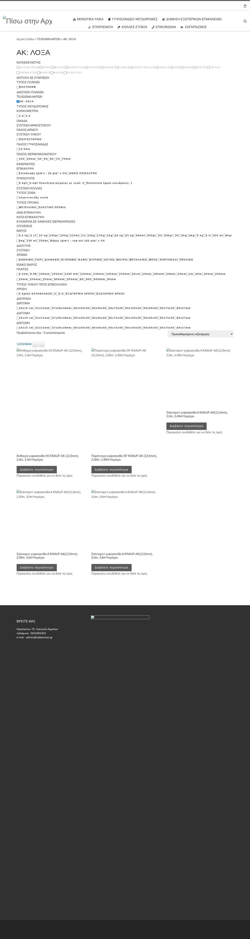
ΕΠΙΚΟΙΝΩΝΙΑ (166, 27)
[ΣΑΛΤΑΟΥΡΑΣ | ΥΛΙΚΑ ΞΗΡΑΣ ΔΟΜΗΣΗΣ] (27, 20)
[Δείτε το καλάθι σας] (245, 5)
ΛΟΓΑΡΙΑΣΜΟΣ (196, 27)
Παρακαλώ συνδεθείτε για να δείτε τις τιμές (44, 475)
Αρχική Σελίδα (25, 39)
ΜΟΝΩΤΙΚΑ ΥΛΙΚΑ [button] (90, 19)
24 (22, 344)
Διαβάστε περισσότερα (37, 469)
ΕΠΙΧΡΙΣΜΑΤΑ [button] (102, 27)
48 (26, 344)
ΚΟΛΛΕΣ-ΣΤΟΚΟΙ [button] (134, 27)
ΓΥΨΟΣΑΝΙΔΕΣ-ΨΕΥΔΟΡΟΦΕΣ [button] (135, 19)
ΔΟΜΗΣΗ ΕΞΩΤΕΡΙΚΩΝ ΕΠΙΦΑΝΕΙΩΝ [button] (194, 19)
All (29, 344)
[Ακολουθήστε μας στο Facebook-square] (236, 5)
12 (18, 344)
